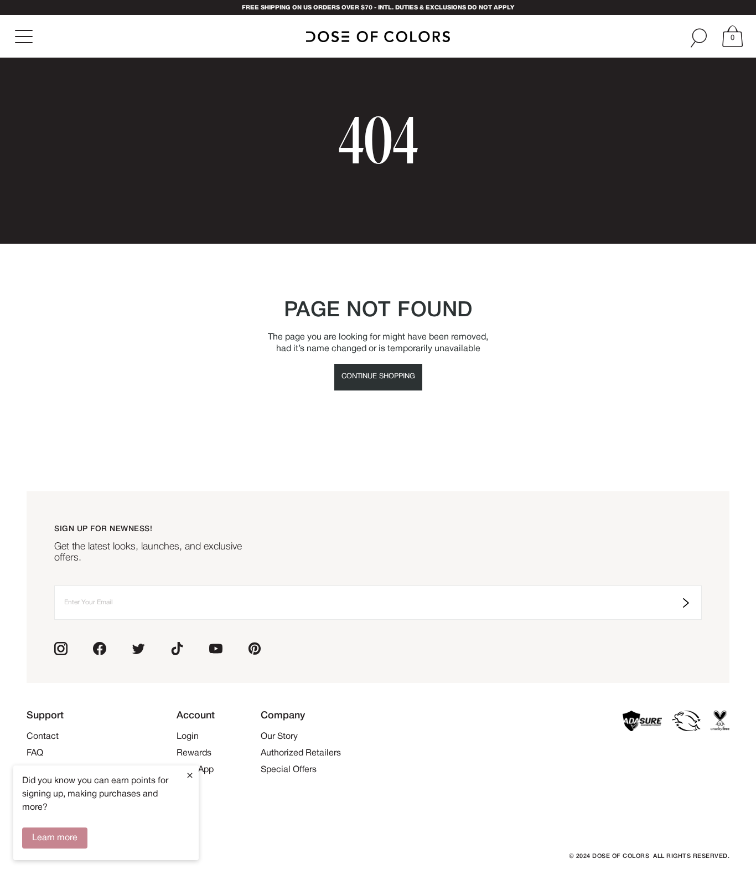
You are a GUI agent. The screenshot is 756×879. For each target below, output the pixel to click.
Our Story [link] (279, 737)
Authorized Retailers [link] (301, 753)
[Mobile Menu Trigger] (25, 36)
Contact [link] (43, 737)
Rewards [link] (194, 753)
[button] (731, 36)
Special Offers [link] (289, 770)
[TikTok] (177, 648)
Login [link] (188, 737)
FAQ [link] (35, 753)
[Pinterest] (254, 648)
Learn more (54, 838)
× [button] (190, 775)
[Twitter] (138, 648)
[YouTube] (215, 648)
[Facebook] (99, 648)
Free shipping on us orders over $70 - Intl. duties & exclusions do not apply (378, 8)
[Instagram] (61, 648)
